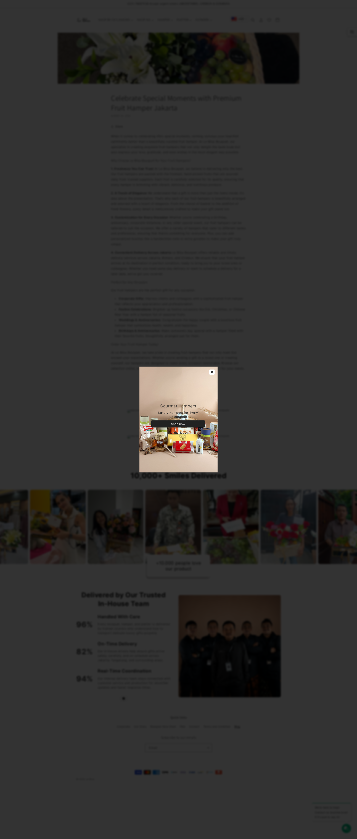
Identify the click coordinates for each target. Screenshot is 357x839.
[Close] (212, 372)
